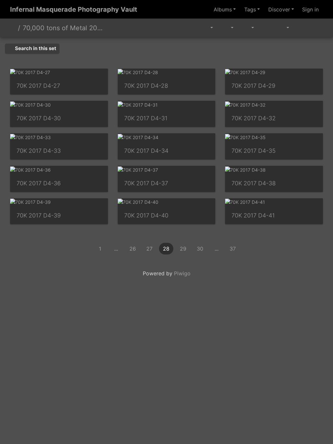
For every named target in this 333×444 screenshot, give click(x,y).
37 (233, 248)
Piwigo (182, 273)
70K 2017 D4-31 (145, 118)
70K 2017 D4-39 (39, 215)
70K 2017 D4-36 (39, 183)
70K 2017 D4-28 (146, 85)
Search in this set (35, 48)
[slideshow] (265, 27)
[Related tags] (209, 27)
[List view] (315, 27)
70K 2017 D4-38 (254, 183)
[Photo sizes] (248, 27)
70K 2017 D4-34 (146, 150)
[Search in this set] (193, 27)
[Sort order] (227, 27)
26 (132, 248)
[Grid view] (300, 27)
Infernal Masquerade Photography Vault (73, 9)
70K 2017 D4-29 (253, 85)
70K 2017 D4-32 (254, 118)
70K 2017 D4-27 (38, 85)
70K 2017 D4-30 (39, 118)
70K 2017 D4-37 (146, 183)
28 (166, 248)
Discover (279, 9)
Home (12, 28)
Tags (250, 9)
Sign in (310, 9)
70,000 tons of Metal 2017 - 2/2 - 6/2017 (63, 28)
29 (183, 248)
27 (149, 248)
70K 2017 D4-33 (39, 150)
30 (200, 248)
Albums (223, 9)
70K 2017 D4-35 (253, 150)
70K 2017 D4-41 (253, 215)
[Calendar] (283, 27)
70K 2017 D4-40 (146, 215)
